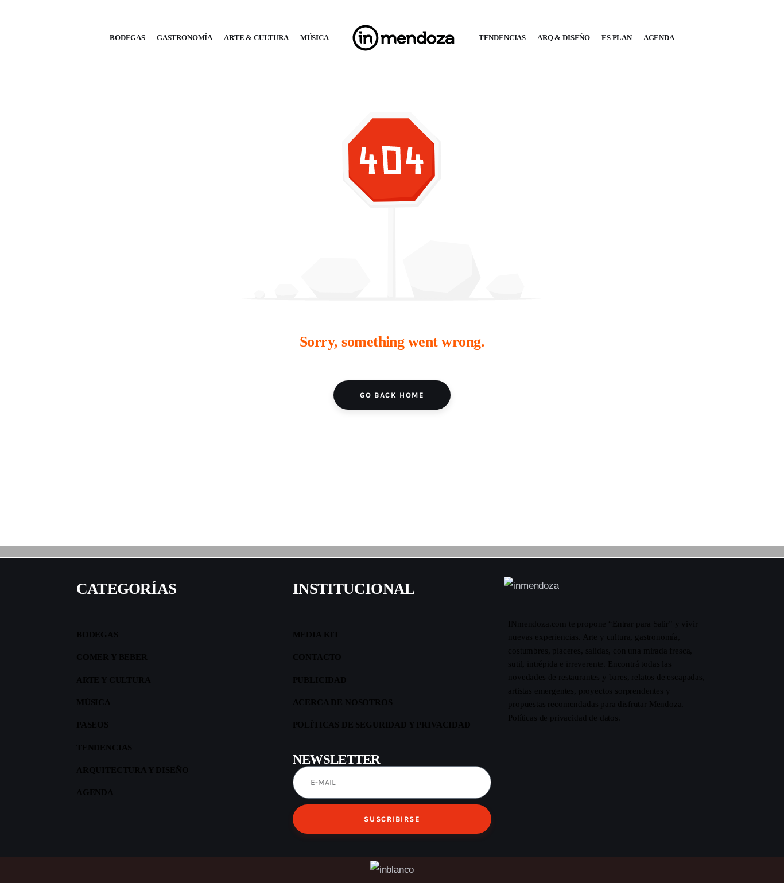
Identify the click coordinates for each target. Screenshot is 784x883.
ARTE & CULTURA (256, 37)
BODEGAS (127, 37)
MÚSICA (314, 37)
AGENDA (658, 37)
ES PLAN (616, 37)
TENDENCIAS (502, 37)
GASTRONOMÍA (184, 37)
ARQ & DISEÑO (563, 37)
